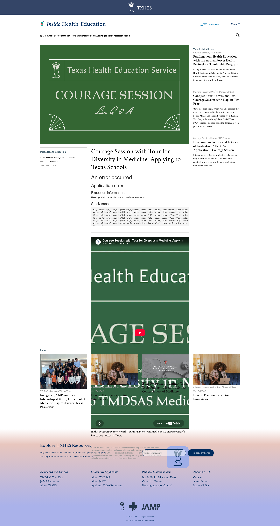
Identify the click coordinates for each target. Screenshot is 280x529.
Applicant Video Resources (106, 485)
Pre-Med (72, 158)
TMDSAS (100, 391)
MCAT (231, 92)
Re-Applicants (165, 379)
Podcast (49, 158)
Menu (234, 24)
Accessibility (200, 481)
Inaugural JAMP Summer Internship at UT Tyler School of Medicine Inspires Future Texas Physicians (62, 401)
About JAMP (98, 481)
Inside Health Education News (159, 477)
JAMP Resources (49, 481)
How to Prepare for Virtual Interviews (109, 397)
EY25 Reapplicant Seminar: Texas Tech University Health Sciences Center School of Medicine (165, 388)
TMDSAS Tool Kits (51, 477)
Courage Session (61, 158)
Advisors (95, 387)
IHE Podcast (216, 53)
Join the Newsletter (200, 452)
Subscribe (214, 24)
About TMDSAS (100, 477)
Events (145, 379)
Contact (197, 477)
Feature (214, 138)
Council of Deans (152, 481)
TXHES (43, 391)
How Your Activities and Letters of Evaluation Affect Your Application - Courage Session (215, 146)
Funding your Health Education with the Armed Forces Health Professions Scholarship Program (215, 60)
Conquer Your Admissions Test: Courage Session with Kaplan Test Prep (216, 100)
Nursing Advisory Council (157, 485)
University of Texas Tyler (59, 391)
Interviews (105, 387)
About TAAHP (48, 485)
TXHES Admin (52, 161)
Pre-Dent (115, 387)
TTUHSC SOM (179, 379)
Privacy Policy (201, 485)
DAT (212, 92)
